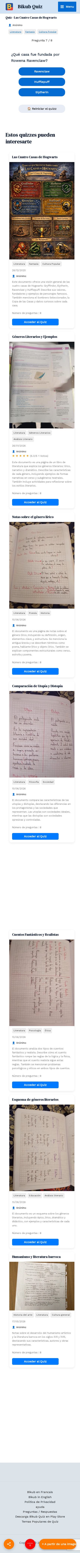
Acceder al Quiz (35, 322)
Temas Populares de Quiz (40, 1521)
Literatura (15, 31)
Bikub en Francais (40, 1492)
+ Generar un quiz (58, 1544)
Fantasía (30, 31)
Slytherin (42, 92)
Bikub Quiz (30, 6)
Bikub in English (40, 1497)
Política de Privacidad (40, 1502)
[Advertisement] (40, 886)
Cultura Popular (48, 31)
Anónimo (17, 25)
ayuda (40, 1507)
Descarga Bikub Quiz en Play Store (40, 1516)
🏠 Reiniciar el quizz (42, 108)
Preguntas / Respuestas (40, 1511)
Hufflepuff (41, 82)
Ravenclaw (41, 71)
